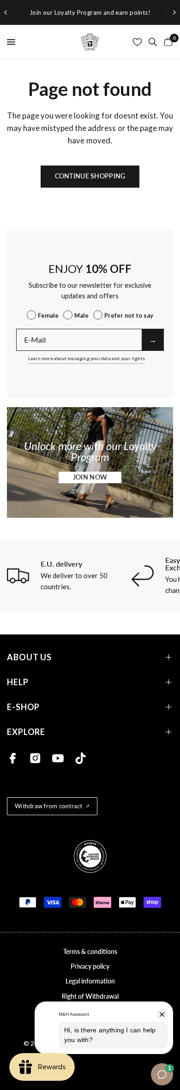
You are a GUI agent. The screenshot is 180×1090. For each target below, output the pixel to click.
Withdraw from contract (49, 806)
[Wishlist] (137, 42)
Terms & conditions (90, 951)
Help (18, 682)
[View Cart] (166, 42)
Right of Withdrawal (90, 996)
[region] (90, 12)
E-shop (23, 707)
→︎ (152, 339)
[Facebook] (12, 758)
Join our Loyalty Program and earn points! (90, 12)
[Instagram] (35, 758)
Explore (26, 732)
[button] (90, 477)
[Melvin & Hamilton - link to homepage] (90, 42)
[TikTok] (80, 758)
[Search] (152, 42)
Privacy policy (90, 966)
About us (29, 657)
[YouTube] (58, 758)
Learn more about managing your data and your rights (86, 358)
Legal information (90, 981)
